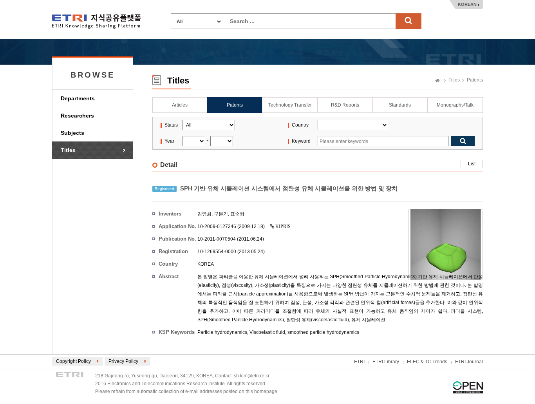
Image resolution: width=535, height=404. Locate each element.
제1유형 (468, 387)
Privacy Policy (123, 361)
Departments (78, 98)
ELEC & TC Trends (427, 361)
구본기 (221, 214)
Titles (68, 150)
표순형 (237, 214)
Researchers (77, 115)
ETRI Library (385, 361)
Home (437, 81)
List (471, 164)
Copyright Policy (73, 361)
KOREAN (467, 4)
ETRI (359, 361)
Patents (475, 80)
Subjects (72, 133)
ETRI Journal (469, 361)
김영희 (204, 214)
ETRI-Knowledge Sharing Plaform (96, 21)
